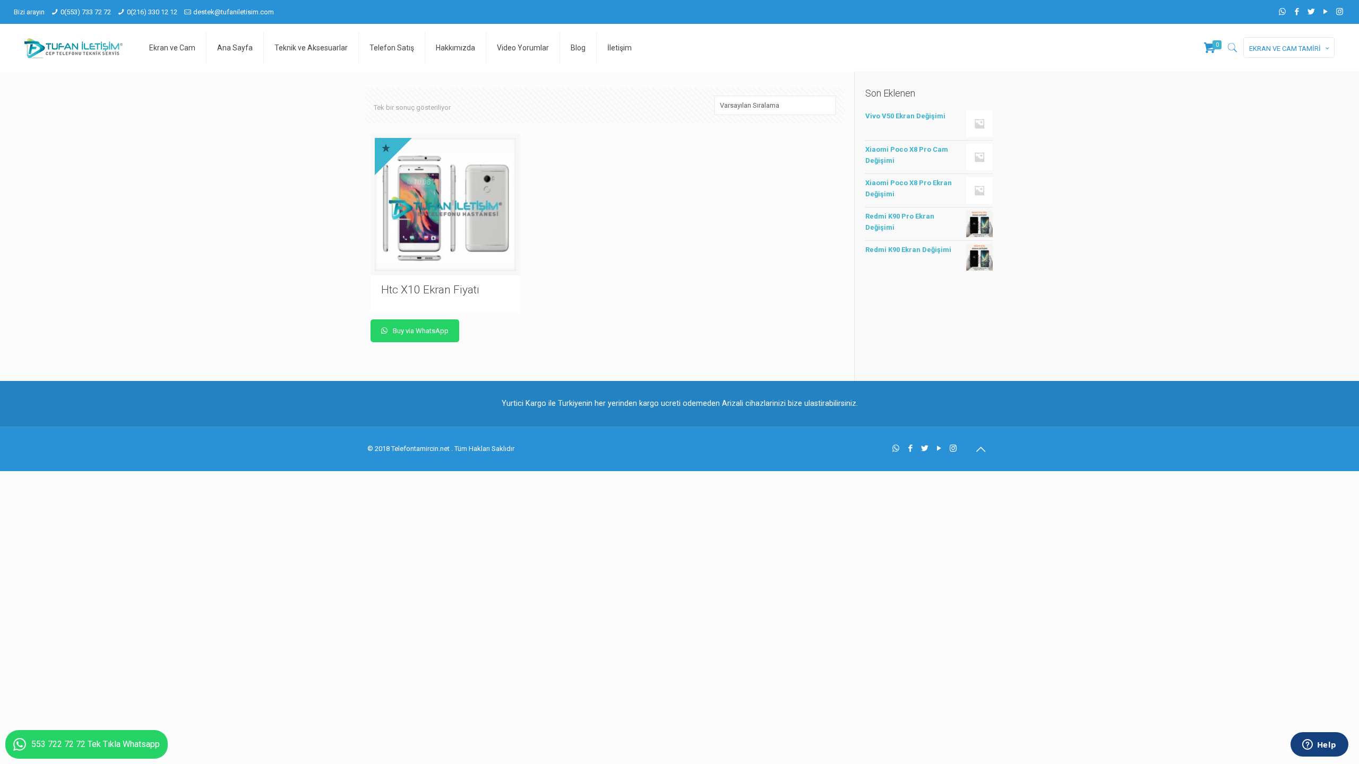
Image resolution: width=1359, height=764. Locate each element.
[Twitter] (1311, 11)
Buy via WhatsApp (420, 331)
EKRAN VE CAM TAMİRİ (1285, 49)
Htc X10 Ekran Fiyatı (430, 289)
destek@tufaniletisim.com (233, 12)
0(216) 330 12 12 (152, 12)
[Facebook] (1296, 11)
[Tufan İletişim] (73, 48)
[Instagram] (1339, 11)
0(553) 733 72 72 (86, 12)
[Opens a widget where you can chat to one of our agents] (1319, 745)
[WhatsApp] (1282, 11)
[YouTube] (1325, 11)
